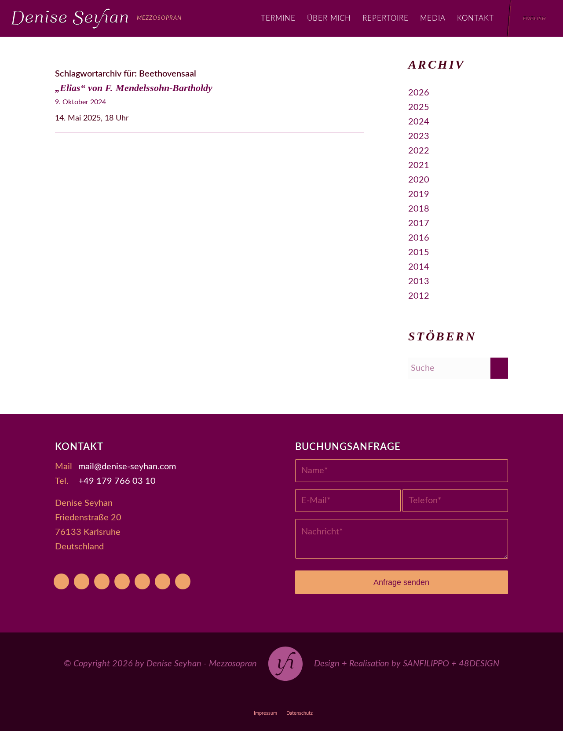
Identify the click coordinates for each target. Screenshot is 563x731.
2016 (418, 238)
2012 (418, 296)
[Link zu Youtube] (221, 697)
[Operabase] (81, 581)
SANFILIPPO (426, 663)
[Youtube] (61, 581)
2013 (418, 281)
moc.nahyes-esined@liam (127, 466)
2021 (418, 165)
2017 (418, 223)
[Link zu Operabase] (241, 697)
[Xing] (162, 581)
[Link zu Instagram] (282, 697)
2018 (418, 209)
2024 (418, 121)
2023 (418, 136)
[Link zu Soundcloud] (302, 697)
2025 (418, 107)
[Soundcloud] (142, 581)
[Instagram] (122, 581)
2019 (418, 194)
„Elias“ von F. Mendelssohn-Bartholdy (133, 87)
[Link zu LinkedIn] (342, 697)
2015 (418, 252)
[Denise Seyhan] (96, 18)
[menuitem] (278, 18)
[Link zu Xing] (322, 697)
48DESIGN (479, 663)
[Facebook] (102, 581)
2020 (418, 179)
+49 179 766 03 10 (117, 481)
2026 (418, 92)
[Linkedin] (182, 581)
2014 (418, 267)
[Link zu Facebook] (261, 697)
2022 (418, 150)
